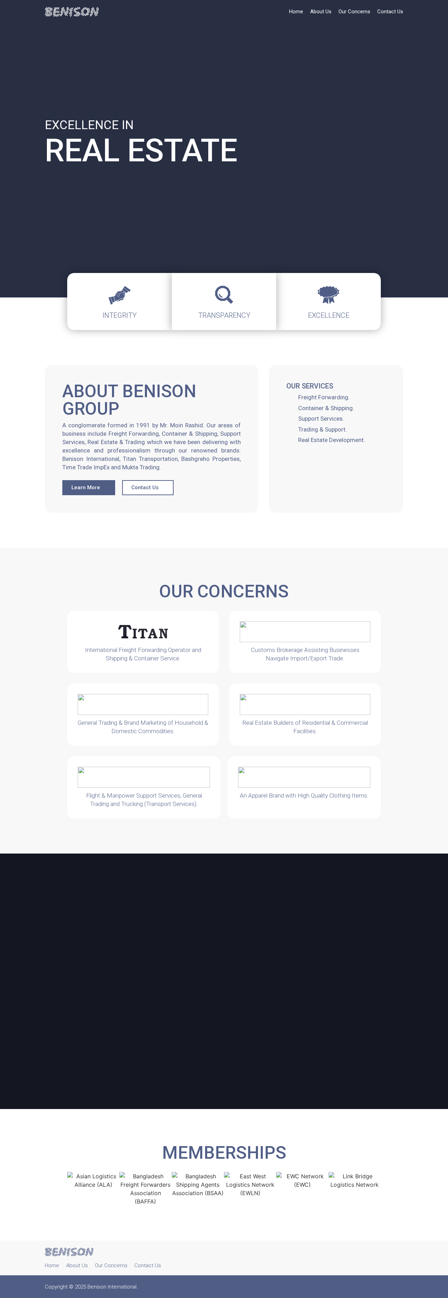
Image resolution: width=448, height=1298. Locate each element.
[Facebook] (384, 1258)
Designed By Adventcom (380, 1286)
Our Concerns (354, 11)
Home (296, 11)
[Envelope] (399, 1258)
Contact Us (390, 11)
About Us (320, 11)
